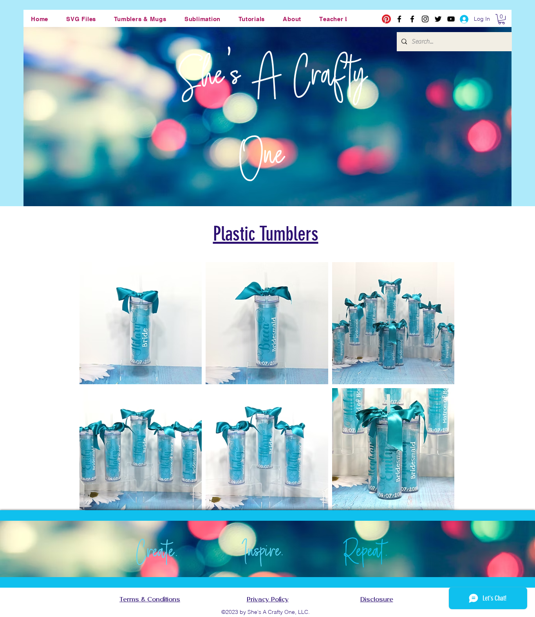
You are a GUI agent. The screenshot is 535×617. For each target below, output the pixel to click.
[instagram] (425, 18)
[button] (81, 19)
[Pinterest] (386, 18)
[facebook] (399, 18)
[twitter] (438, 18)
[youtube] (450, 18)
